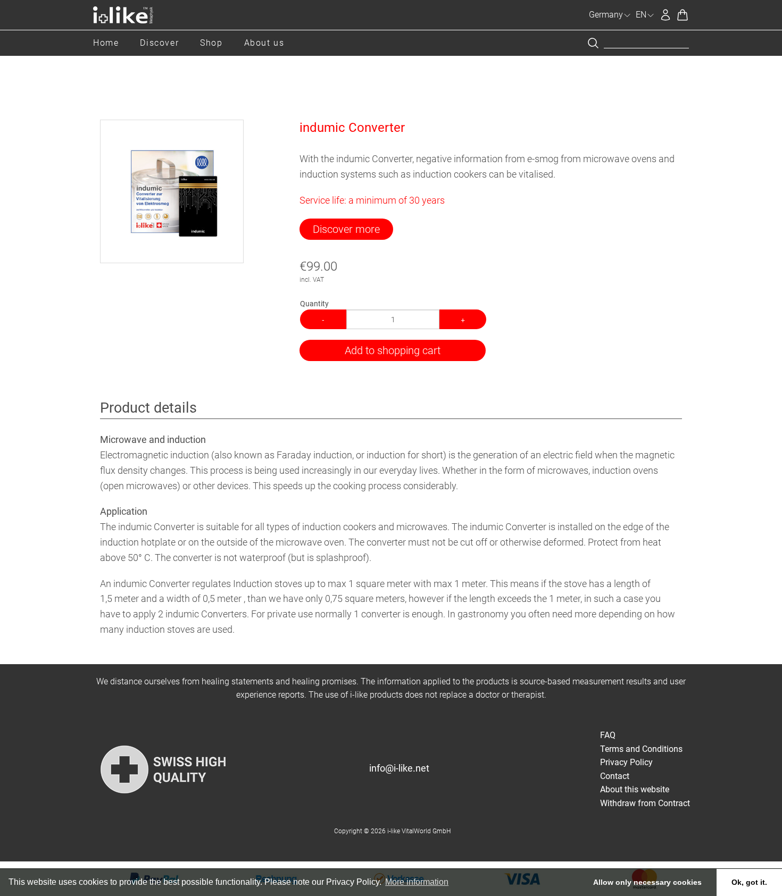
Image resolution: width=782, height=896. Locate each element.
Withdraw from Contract (645, 803)
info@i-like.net (399, 768)
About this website (634, 789)
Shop (211, 43)
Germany (606, 15)
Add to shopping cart (392, 350)
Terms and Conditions (641, 749)
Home (106, 43)
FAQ (607, 735)
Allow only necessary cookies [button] (647, 882)
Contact (614, 776)
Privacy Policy (626, 762)
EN (641, 15)
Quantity (314, 303)
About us (264, 43)
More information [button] (416, 881)
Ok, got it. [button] (749, 882)
